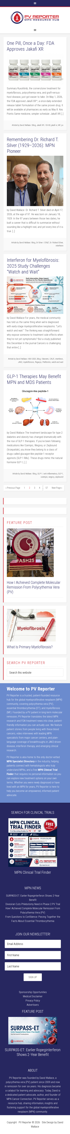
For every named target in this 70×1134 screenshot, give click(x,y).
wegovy (51, 477)
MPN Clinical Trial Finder (32, 872)
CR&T (46, 242)
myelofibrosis (28, 362)
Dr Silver (39, 242)
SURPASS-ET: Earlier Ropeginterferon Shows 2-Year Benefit (33, 1052)
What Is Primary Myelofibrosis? (30, 647)
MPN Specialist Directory (21, 761)
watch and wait (57, 362)
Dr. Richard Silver (56, 242)
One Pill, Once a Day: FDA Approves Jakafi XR (30, 46)
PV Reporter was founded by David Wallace (31, 1077)
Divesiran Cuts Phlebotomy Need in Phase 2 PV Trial (33, 904)
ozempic (44, 477)
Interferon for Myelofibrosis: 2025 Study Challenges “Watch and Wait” (33, 266)
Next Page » (57, 488)
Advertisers (33, 1004)
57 (47, 488)
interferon (59, 246)
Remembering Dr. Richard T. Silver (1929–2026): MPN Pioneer (33, 145)
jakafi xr (54, 125)
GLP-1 (39, 474)
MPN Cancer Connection (19, 1099)
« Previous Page (13, 488)
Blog (34, 125)
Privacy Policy (33, 1000)
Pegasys (38, 362)
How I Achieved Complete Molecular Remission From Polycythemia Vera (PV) (33, 587)
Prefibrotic (46, 362)
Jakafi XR (40, 125)
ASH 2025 (32, 359)
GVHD (48, 125)
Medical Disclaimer (32, 996)
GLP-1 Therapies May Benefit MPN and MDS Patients (34, 379)
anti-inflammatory (50, 474)
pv (62, 125)
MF (59, 125)
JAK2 (20, 362)
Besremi (45, 359)
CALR (52, 359)
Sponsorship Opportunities (33, 992)
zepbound (59, 477)
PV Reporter (35, 18)
